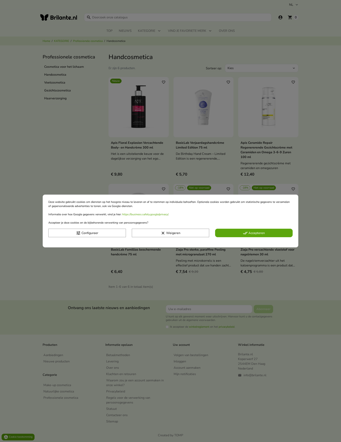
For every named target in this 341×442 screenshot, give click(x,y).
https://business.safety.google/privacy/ (145, 214)
